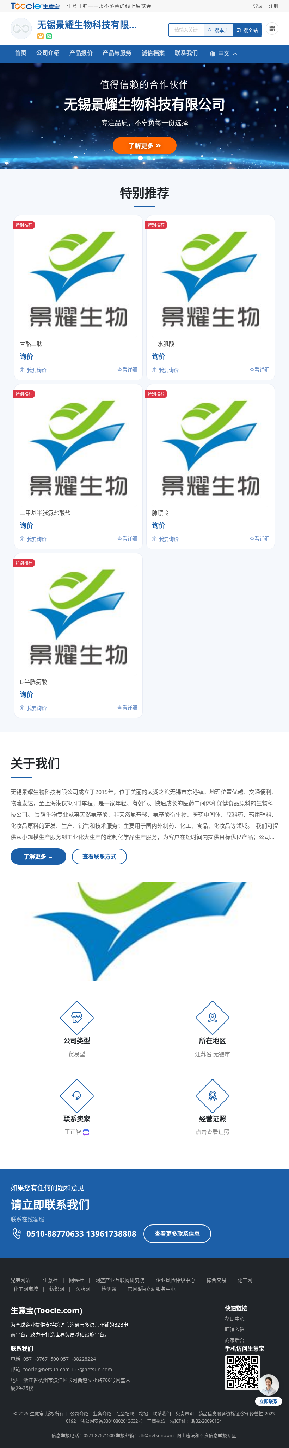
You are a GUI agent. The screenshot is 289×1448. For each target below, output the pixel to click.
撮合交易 (216, 1280)
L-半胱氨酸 (33, 682)
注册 (273, 5)
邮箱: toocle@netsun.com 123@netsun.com (61, 1369)
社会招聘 (125, 1413)
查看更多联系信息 (177, 1234)
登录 (258, 5)
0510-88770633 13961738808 (81, 1233)
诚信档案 (153, 53)
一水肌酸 (163, 344)
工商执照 (156, 1421)
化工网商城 (25, 1288)
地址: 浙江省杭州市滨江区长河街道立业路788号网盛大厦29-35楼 (70, 1384)
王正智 (73, 1132)
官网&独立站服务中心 (152, 1288)
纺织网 (56, 1288)
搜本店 (221, 30)
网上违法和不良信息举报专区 (206, 1435)
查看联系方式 (99, 856)
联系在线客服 (27, 1219)
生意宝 (37, 1413)
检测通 (109, 1288)
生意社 (50, 1280)
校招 (143, 1413)
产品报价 (81, 53)
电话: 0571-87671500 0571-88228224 (53, 1358)
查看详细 (127, 369)
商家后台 (235, 1340)
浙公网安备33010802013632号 (111, 1421)
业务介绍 (102, 1413)
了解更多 (141, 145)
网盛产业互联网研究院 (119, 1280)
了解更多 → (38, 856)
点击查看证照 (212, 1132)
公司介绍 (48, 53)
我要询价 (36, 370)
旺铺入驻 (235, 1329)
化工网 (245, 1280)
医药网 (82, 1288)
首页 (20, 53)
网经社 (76, 1280)
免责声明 (185, 1413)
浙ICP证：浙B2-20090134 (196, 1421)
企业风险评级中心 (175, 1280)
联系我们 (186, 53)
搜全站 (250, 30)
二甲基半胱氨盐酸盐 (45, 513)
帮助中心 (235, 1318)
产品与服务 (117, 53)
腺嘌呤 (160, 513)
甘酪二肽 (31, 344)
